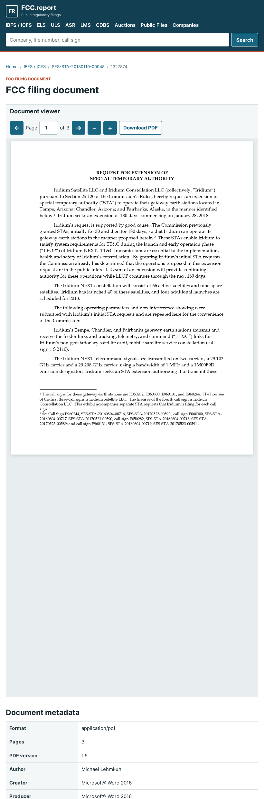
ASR (70, 25)
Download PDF (140, 128)
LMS (85, 25)
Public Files (154, 25)
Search (244, 40)
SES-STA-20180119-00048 (78, 66)
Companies (186, 25)
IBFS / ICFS (19, 25)
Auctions (125, 25)
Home (12, 66)
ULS (55, 25)
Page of (48, 128)
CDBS (102, 25)
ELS (41, 25)
